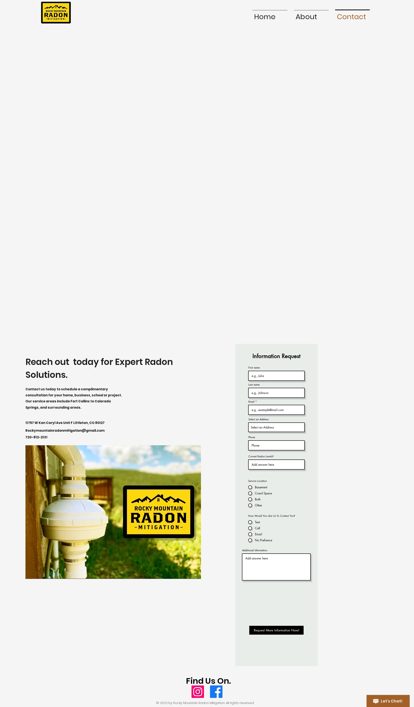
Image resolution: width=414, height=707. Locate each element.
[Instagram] (197, 691)
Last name (254, 384)
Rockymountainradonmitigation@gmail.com (65, 430)
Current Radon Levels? (261, 456)
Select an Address (258, 419)
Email (251, 401)
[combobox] (276, 427)
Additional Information (254, 550)
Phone (251, 437)
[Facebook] (216, 691)
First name (254, 367)
